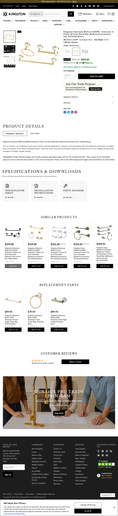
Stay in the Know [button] (10, 446)
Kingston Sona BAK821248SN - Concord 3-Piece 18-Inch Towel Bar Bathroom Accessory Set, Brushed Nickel (82, 253)
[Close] (114, 507)
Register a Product (59, 468)
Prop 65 (34, 468)
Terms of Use (7, 494)
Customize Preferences (88, 505)
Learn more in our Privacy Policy (14, 513)
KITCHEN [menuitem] (7, 21)
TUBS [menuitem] (68, 21)
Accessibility (36, 471)
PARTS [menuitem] (94, 21)
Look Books (79, 474)
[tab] (15, 133)
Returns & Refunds (60, 474)
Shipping (56, 471)
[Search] (71, 14)
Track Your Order (59, 452)
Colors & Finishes (81, 477)
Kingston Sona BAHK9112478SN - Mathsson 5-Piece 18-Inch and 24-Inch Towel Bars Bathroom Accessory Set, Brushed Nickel (104, 254)
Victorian (74, 42)
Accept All (87, 511)
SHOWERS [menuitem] (56, 21)
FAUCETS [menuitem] (34, 21)
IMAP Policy (57, 477)
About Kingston (37, 449)
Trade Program (32, 6)
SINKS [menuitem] (45, 21)
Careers (34, 452)
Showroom (79, 484)
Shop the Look (80, 452)
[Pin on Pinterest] (75, 112)
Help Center (57, 461)
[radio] (67, 51)
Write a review (75, 362)
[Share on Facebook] (64, 112)
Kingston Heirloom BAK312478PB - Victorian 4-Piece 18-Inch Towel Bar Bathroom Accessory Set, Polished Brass (36, 253)
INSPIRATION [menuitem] (107, 21)
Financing (56, 458)
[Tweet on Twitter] (68, 112)
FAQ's (55, 465)
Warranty (56, 484)
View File (11, 197)
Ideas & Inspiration (82, 455)
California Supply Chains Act (46, 494)
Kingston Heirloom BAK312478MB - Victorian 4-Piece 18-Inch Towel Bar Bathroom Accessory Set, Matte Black (13, 253)
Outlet (17, 6)
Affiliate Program (37, 465)
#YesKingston (80, 461)
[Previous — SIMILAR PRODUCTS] (6, 235)
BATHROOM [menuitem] (20, 21)
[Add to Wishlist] (57, 32)
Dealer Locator (37, 458)
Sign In (102, 14)
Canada (108, 6)
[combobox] (56, 14)
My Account (57, 455)
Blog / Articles (80, 458)
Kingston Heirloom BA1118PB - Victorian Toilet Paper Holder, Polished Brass (59, 319)
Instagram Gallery (81, 465)
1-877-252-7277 (8, 6)
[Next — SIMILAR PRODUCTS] (111, 235)
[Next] (57, 53)
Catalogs (78, 471)
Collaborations (80, 468)
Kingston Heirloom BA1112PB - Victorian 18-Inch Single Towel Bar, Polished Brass (12, 319)
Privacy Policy (58, 481)
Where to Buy (37, 455)
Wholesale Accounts (39, 461)
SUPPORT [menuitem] (58, 24)
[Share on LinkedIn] (72, 112)
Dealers (24, 6)
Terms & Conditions (39, 483)
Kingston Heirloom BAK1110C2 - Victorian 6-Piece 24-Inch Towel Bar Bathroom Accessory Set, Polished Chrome (59, 253)
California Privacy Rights (40, 474)
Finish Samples (80, 481)
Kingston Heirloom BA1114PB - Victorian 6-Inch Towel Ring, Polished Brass (36, 319)
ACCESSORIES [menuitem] (81, 21)
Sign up (8, 474)
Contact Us (57, 449)
